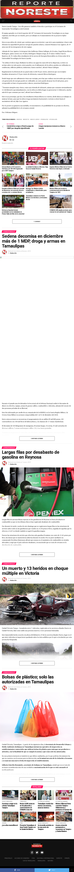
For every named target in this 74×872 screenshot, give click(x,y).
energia (19, 119)
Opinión (66, 858)
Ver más (50, 861)
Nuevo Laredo (35, 119)
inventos (26, 119)
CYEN (33, 858)
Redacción (13, 137)
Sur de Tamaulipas (29, 861)
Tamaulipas (44, 119)
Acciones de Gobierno (22, 858)
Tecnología (53, 119)
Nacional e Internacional (45, 858)
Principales (8, 858)
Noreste (59, 858)
